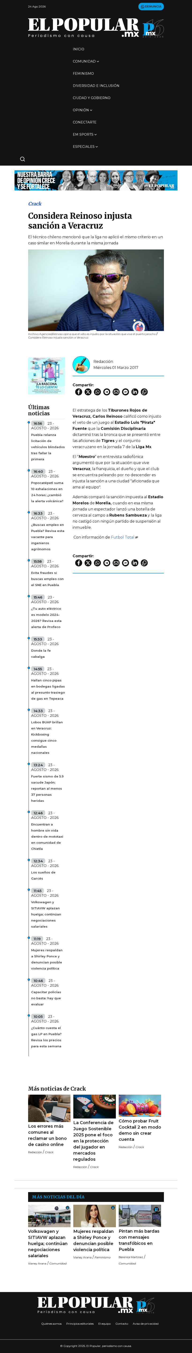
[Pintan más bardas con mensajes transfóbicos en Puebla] (140, 1216)
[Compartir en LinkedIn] (135, 392)
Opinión (81, 110)
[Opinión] (96, 180)
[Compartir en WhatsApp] (97, 392)
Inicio (78, 49)
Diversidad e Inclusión (96, 86)
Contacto (121, 1323)
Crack (34, 204)
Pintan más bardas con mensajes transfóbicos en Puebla (139, 1240)
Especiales (84, 147)
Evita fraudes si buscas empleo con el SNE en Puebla (47, 579)
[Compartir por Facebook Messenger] (125, 392)
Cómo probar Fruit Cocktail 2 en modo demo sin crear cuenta (140, 1130)
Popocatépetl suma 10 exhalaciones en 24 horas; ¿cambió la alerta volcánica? (47, 492)
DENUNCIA (152, 6)
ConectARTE (84, 122)
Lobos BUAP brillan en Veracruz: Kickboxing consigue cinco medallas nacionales (47, 737)
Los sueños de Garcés (43, 875)
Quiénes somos (51, 1323)
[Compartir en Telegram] (107, 392)
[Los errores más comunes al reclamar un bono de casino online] (49, 1108)
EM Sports (83, 134)
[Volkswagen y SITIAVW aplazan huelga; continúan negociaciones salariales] (49, 1216)
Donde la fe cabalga (41, 653)
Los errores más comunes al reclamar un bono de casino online (47, 1135)
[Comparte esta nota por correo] (116, 392)
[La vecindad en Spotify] (46, 375)
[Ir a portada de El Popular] (96, 27)
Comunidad (84, 61)
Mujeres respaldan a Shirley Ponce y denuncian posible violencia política (47, 959)
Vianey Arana (37, 1263)
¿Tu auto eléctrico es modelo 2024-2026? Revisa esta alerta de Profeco (46, 618)
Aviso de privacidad (146, 1323)
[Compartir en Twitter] (88, 392)
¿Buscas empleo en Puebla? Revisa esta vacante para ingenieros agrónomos (47, 537)
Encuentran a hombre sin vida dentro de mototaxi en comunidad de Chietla (47, 836)
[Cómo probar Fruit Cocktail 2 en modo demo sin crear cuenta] (140, 1106)
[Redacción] (81, 364)
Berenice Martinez (131, 1257)
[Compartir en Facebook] (78, 392)
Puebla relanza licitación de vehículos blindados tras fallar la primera (48, 447)
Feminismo (83, 73)
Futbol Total (122, 537)
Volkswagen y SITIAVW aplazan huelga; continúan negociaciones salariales (46, 914)
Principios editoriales (80, 1323)
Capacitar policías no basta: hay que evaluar (46, 998)
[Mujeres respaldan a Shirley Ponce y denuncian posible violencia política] (94, 1216)
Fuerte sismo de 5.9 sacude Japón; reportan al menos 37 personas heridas (47, 788)
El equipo (104, 1323)
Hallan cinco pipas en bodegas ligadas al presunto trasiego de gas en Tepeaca (48, 689)
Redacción (103, 361)
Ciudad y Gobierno (92, 98)
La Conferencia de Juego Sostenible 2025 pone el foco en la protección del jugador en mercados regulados (93, 1141)
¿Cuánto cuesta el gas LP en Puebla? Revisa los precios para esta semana (46, 1037)
